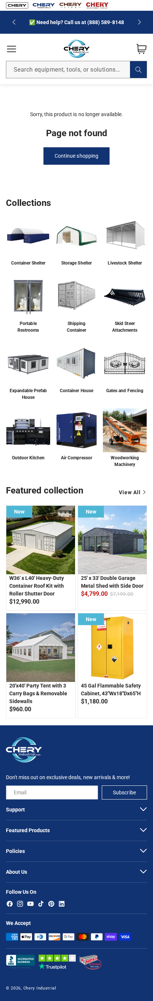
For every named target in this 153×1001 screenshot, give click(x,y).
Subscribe (124, 792)
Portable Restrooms (28, 327)
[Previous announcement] (14, 22)
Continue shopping (76, 156)
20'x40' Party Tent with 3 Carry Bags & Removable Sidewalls (38, 693)
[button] (11, 49)
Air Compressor (76, 457)
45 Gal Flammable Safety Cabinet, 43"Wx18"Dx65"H (111, 689)
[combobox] (76, 69)
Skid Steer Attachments (124, 327)
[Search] (138, 69)
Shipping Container (76, 327)
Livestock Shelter (124, 263)
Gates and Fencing (124, 390)
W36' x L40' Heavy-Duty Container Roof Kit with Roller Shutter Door (36, 586)
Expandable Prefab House (28, 394)
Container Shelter (28, 263)
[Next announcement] (139, 22)
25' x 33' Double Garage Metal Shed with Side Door (112, 582)
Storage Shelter (76, 263)
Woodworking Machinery (125, 461)
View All (130, 492)
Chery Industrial (39, 988)
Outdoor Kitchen (28, 457)
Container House (76, 390)
